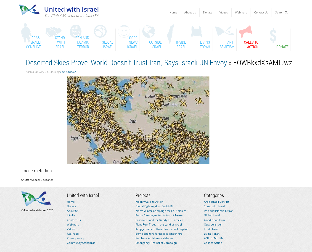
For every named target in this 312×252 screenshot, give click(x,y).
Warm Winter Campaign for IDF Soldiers (160, 211)
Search (280, 12)
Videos (223, 12)
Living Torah (211, 234)
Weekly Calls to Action (149, 202)
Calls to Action (213, 243)
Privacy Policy (75, 238)
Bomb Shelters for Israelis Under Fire (158, 234)
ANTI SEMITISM (214, 238)
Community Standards (81, 243)
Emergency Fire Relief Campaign (156, 243)
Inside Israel (211, 229)
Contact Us (261, 12)
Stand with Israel (214, 206)
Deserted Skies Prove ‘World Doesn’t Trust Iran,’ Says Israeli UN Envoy (126, 62)
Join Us (71, 215)
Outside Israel (213, 224)
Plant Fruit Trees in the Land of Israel (158, 224)
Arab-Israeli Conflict (216, 202)
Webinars (241, 12)
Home (173, 12)
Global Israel (212, 215)
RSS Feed (73, 234)
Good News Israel (215, 220)
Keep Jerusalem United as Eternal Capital (161, 229)
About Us (190, 12)
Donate (207, 12)
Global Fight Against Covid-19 (154, 206)
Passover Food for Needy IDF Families (159, 220)
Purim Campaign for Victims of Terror (159, 215)
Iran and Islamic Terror (218, 211)
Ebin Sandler (68, 72)
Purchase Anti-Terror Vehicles (154, 238)
